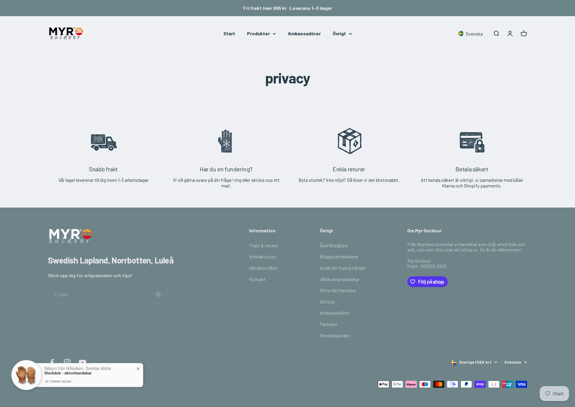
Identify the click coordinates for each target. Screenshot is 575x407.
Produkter (258, 33)
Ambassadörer (304, 33)
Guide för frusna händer (343, 268)
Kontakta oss (262, 256)
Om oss (327, 301)
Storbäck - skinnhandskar (68, 370)
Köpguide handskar (339, 256)
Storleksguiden (335, 335)
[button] (472, 33)
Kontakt (257, 279)
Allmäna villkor (263, 268)
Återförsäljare (333, 245)
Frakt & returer (263, 245)
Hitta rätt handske (338, 290)
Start (229, 33)
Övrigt (339, 33)
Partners (328, 324)
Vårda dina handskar (339, 279)
